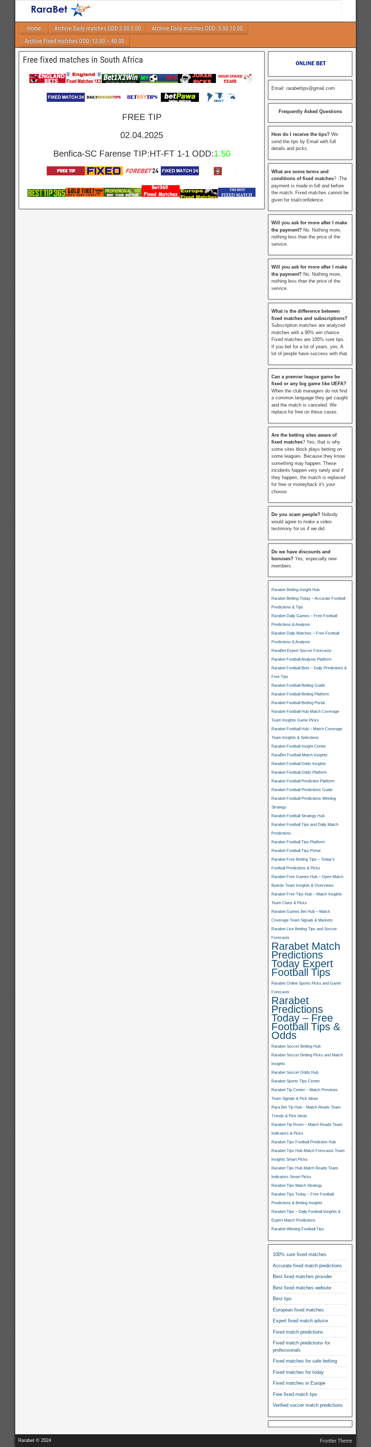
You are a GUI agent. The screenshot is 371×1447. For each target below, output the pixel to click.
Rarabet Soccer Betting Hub (296, 1046)
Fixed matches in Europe (299, 1383)
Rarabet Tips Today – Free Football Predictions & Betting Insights (302, 1198)
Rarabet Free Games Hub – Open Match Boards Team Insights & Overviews (307, 880)
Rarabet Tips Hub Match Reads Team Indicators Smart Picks (304, 1172)
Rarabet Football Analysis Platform (301, 659)
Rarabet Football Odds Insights (298, 763)
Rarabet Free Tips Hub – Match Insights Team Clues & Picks (306, 898)
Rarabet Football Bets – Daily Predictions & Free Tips (309, 672)
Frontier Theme (336, 1441)
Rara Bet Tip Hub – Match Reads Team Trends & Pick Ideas (306, 1111)
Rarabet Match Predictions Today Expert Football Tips (305, 959)
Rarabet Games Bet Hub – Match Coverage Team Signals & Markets (302, 915)
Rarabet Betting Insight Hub (295, 589)
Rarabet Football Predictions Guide (302, 789)
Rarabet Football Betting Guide (298, 685)
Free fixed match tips (295, 1394)
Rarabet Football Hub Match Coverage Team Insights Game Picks (305, 715)
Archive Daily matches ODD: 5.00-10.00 (197, 28)
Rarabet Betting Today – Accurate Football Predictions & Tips (308, 602)
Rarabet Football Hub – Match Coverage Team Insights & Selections (306, 733)
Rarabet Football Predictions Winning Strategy (303, 802)
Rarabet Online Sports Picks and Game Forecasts (306, 987)
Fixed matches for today (298, 1372)
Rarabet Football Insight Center (298, 746)
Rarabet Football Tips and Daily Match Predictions (304, 828)
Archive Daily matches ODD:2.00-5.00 (97, 28)
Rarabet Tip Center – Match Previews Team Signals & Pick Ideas (304, 1094)
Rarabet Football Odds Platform (299, 772)
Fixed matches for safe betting (305, 1361)
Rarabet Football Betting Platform (300, 694)
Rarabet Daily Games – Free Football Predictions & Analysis (304, 620)
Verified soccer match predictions (308, 1405)
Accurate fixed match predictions (307, 1265)
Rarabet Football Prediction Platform (302, 781)
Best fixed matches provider (302, 1276)
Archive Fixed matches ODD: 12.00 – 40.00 (74, 41)
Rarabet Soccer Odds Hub (294, 1072)
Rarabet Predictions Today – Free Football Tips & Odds (305, 1018)
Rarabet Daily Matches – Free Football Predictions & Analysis (305, 637)
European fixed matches (298, 1310)
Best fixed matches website (302, 1287)
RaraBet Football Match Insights (299, 755)
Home (34, 28)
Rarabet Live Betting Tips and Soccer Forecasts (304, 933)
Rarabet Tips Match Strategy (296, 1185)
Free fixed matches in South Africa (83, 60)
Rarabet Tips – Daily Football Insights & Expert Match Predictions (306, 1215)
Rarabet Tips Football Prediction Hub (303, 1142)
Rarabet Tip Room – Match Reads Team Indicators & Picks (306, 1128)
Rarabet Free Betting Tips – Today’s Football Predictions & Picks (303, 863)
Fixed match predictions (298, 1332)
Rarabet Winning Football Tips (297, 1229)
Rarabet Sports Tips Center (295, 1081)
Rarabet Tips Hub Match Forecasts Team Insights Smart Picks (308, 1154)
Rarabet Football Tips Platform (298, 842)
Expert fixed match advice (300, 1320)
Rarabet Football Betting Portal (298, 702)
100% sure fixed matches (299, 1254)
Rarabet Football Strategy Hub (298, 816)
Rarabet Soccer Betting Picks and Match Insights (307, 1059)
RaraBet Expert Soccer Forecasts (301, 650)
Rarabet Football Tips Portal (295, 850)
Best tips (282, 1298)
